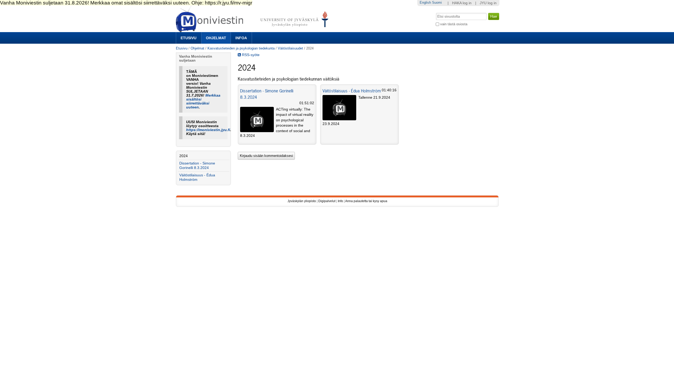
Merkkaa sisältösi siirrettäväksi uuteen (203, 101)
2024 (183, 156)
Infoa (241, 38)
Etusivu (188, 38)
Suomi (437, 2)
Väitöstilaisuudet (290, 48)
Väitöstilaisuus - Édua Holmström (352, 91)
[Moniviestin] (253, 30)
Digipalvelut (326, 201)
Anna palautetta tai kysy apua (366, 201)
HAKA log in (462, 3)
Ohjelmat (216, 38)
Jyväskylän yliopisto (302, 201)
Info (340, 201)
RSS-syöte (250, 55)
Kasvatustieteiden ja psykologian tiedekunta (241, 48)
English (425, 2)
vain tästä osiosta (453, 24)
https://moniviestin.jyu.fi (208, 130)
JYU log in (488, 3)
